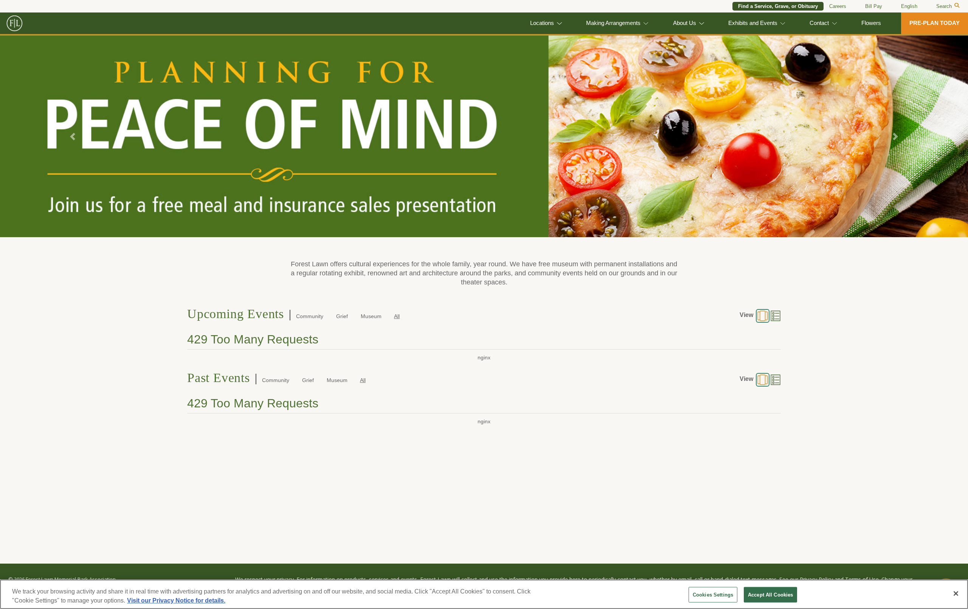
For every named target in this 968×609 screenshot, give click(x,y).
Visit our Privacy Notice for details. (176, 600)
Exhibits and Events (752, 23)
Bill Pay (873, 6)
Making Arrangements (613, 23)
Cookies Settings (713, 595)
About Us (684, 23)
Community (309, 316)
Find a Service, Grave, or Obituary (778, 6)
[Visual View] (763, 316)
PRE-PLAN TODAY (934, 23)
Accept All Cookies (770, 595)
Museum (371, 316)
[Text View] (775, 316)
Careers (837, 6)
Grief (342, 316)
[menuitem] (909, 6)
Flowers (871, 23)
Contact (819, 23)
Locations (542, 23)
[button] (72, 136)
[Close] (956, 593)
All (397, 316)
